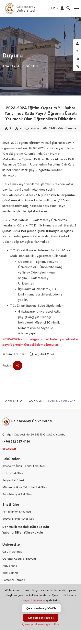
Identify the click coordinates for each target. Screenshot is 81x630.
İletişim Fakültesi (13, 480)
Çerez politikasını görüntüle (40, 624)
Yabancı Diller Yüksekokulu (22, 532)
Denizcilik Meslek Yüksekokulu (25, 527)
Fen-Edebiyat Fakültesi (17, 494)
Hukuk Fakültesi (12, 473)
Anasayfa (11, 66)
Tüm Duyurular (16, 354)
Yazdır (35, 128)
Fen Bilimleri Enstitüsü (16, 511)
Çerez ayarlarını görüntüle (41, 608)
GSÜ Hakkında (12, 551)
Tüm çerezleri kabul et (41, 617)
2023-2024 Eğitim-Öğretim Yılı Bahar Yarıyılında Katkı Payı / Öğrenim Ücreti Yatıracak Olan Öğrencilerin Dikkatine (41, 113)
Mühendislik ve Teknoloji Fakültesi (24, 487)
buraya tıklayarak (31, 600)
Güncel (32, 66)
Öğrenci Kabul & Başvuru (19, 558)
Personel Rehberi (13, 580)
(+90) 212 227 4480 (16, 441)
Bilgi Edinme (10, 573)
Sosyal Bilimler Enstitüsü (18, 518)
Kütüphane (9, 565)
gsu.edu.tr (9, 448)
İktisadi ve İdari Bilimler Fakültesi (23, 466)
